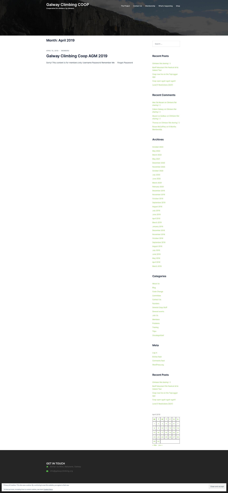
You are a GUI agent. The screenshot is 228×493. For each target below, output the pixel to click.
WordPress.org (158, 365)
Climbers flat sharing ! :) (161, 63)
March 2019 (157, 222)
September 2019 (158, 202)
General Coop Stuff (159, 307)
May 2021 (156, 159)
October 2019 (157, 199)
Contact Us (137, 6)
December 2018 (158, 230)
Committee (156, 296)
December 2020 (158, 163)
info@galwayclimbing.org (61, 471)
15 (154, 432)
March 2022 (157, 155)
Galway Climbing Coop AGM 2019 (76, 56)
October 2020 (157, 171)
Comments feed (158, 361)
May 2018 (156, 258)
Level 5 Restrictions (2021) (162, 85)
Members (65, 51)
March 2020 (157, 183)
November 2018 (158, 234)
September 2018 (158, 242)
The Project (125, 6)
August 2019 (157, 206)
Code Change (157, 291)
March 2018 (157, 266)
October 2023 (157, 147)
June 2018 (156, 254)
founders (155, 303)
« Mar (154, 445)
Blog (154, 288)
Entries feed (157, 357)
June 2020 (156, 179)
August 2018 (157, 246)
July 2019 (156, 211)
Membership (150, 6)
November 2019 (158, 195)
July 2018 (156, 250)
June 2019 (156, 214)
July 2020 (156, 175)
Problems (156, 323)
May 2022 (156, 151)
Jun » (160, 445)
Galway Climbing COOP (67, 4)
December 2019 (158, 191)
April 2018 (156, 262)
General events (158, 311)
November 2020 (158, 167)
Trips (154, 331)
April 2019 (156, 218)
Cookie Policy (48, 489)
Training (155, 327)
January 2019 (157, 226)
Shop (178, 6)
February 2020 (158, 187)
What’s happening (166, 6)
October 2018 (157, 238)
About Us (155, 284)
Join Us (155, 315)
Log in (154, 353)
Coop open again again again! (164, 81)
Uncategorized (158, 335)
